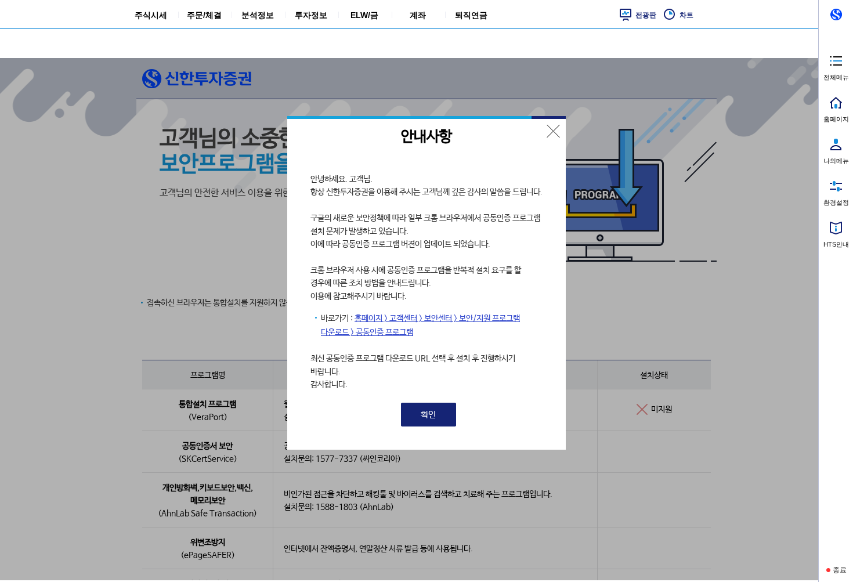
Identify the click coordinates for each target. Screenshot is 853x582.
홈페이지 (836, 118)
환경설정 (836, 202)
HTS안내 (836, 244)
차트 (686, 15)
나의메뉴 (836, 160)
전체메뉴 (836, 77)
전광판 (645, 15)
